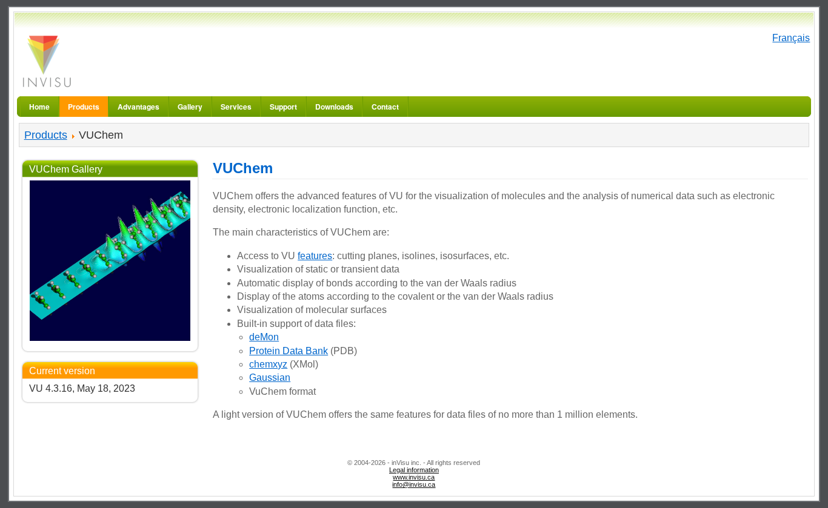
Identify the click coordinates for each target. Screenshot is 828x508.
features (315, 256)
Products (45, 135)
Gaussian (269, 377)
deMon (264, 337)
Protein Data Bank (288, 351)
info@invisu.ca (413, 484)
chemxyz (268, 364)
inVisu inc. (46, 61)
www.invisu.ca (414, 477)
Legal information (414, 469)
